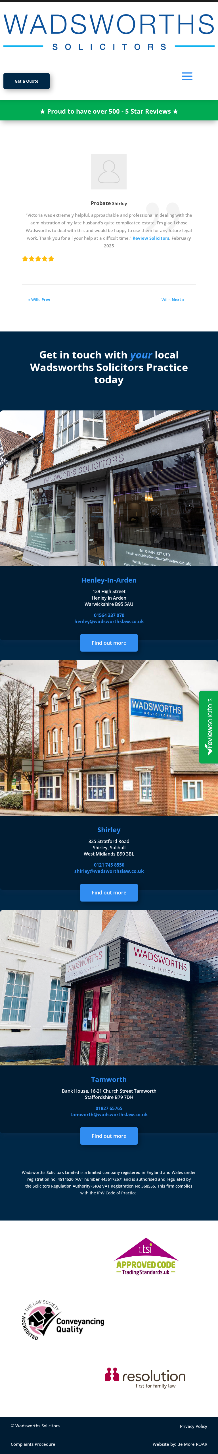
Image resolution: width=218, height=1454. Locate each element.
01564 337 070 (109, 615)
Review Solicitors (151, 238)
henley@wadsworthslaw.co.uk (109, 621)
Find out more (109, 642)
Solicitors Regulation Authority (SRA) (67, 1186)
